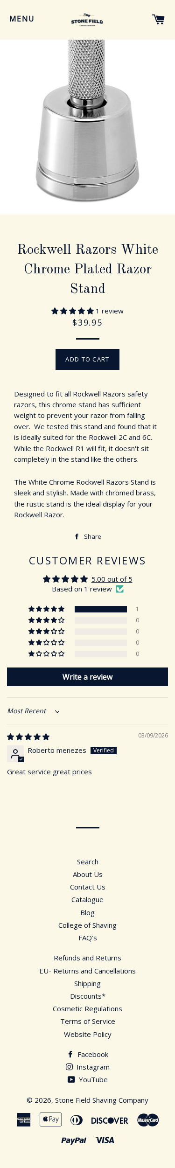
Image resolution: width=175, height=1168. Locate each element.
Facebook (92, 1054)
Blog (87, 912)
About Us (88, 874)
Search (87, 861)
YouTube (92, 1079)
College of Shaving (87, 925)
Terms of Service (87, 1021)
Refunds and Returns (87, 957)
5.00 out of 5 (112, 579)
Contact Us (87, 886)
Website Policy (88, 1034)
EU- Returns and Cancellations (87, 970)
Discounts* (87, 996)
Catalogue (87, 899)
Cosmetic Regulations (87, 1008)
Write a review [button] (87, 677)
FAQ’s (87, 937)
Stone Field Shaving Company (101, 1100)
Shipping (87, 983)
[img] (28, 736)
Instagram (92, 1066)
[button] (73, 310)
